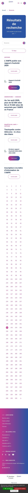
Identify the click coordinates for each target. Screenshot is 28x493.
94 (16, 271)
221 (11, 390)
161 (11, 335)
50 (16, 230)
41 (11, 223)
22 (16, 204)
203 (21, 372)
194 (16, 364)
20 (7, 204)
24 (7, 208)
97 (11, 275)
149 (11, 323)
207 (21, 376)
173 (11, 346)
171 (21, 342)
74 (16, 253)
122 (16, 297)
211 (21, 379)
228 (7, 398)
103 (21, 279)
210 (16, 379)
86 (16, 264)
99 (20, 275)
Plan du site (14, 482)
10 (16, 193)
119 (21, 294)
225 (11, 394)
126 (16, 301)
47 (20, 227)
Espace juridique (6, 420)
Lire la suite (14, 71)
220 (7, 390)
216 (7, 387)
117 (12, 294)
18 (16, 201)
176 (7, 350)
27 (20, 208)
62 (16, 242)
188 (7, 361)
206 (16, 376)
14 (16, 197)
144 (7, 320)
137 (11, 312)
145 (11, 320)
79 (20, 256)
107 (21, 283)
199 (21, 368)
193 (11, 364)
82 (16, 260)
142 (16, 316)
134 (16, 309)
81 (11, 260)
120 (7, 297)
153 (11, 327)
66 (16, 245)
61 (11, 242)
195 (21, 364)
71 (20, 249)
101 (11, 279)
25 (11, 208)
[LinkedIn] (9, 455)
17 (11, 201)
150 (16, 323)
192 (7, 364)
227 (21, 394)
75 (20, 253)
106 (16, 283)
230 (16, 398)
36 (7, 219)
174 (16, 346)
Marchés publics (6, 418)
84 (7, 264)
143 (21, 316)
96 (7, 275)
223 (21, 390)
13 (11, 197)
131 (21, 305)
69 (11, 249)
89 (11, 268)
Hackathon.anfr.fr (6, 443)
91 (20, 268)
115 (21, 290)
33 (11, 216)
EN (21, 3)
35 (20, 216)
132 (7, 309)
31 (20, 212)
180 (7, 353)
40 (7, 223)
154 (16, 327)
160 (7, 335)
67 (20, 245)
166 (16, 338)
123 (21, 297)
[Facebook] (2, 455)
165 (11, 338)
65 (11, 245)
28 (7, 212)
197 (11, 368)
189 (11, 361)
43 (20, 223)
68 (7, 249)
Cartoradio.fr (5, 437)
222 (16, 390)
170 (16, 342)
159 (21, 331)
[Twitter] (5, 455)
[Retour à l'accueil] (11, 3)
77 (11, 256)
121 (11, 297)
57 (11, 238)
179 (21, 350)
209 (11, 379)
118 (16, 294)
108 (7, 286)
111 (21, 286)
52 (7, 234)
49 (11, 230)
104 (7, 283)
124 (7, 301)
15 (20, 197)
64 (7, 245)
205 (11, 376)
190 (16, 361)
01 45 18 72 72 (6, 467)
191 (21, 361)
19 (20, 201)
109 (11, 286)
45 (11, 227)
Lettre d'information (6, 423)
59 (20, 238)
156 (7, 331)
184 (7, 357)
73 (11, 253)
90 (16, 268)
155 (21, 327)
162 (16, 335)
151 (21, 323)
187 (21, 357)
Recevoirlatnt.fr (5, 435)
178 (16, 350)
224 (7, 394)
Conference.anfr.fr (6, 446)
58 (16, 238)
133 (11, 309)
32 (7, 216)
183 (21, 353)
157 (11, 331)
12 (7, 197)
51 (20, 230)
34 (16, 216)
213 (11, 383)
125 (11, 301)
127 (21, 301)
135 (21, 309)
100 (7, 279)
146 (16, 320)
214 (16, 383)
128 (7, 305)
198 (16, 368)
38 (16, 219)
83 (20, 260)
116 (7, 294)
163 (21, 335)
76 (7, 256)
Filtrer (14, 50)
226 (16, 394)
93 (11, 271)
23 (20, 204)
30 (16, 212)
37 (11, 219)
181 (11, 353)
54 (16, 234)
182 (16, 353)
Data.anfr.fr (4, 440)
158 (16, 331)
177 (11, 350)
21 (11, 204)
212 (7, 383)
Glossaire (4, 426)
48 (7, 230)
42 (16, 223)
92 (7, 271)
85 (11, 264)
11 (20, 193)
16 (7, 201)
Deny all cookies (20, 488)
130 (16, 305)
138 (16, 312)
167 (21, 338)
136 (7, 312)
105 (11, 283)
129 (11, 305)
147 (21, 320)
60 (7, 242)
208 (7, 379)
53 (11, 234)
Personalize (14, 491)
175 (21, 346)
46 (16, 227)
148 (7, 323)
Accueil (4, 10)
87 (20, 264)
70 (16, 249)
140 (7, 316)
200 (7, 372)
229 (11, 398)
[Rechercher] (24, 3)
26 (16, 208)
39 (20, 219)
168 (7, 342)
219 (21, 387)
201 (11, 372)
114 (16, 290)
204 (7, 376)
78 (16, 256)
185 (11, 357)
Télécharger (14, 87)
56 (7, 238)
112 (7, 290)
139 (21, 312)
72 (7, 253)
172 (7, 346)
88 (7, 268)
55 (20, 234)
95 (20, 271)
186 (16, 357)
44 (7, 227)
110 (16, 286)
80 (7, 260)
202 (16, 372)
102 (16, 279)
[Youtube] (13, 455)
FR (18, 3)
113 (12, 290)
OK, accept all (8, 488)
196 (7, 368)
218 (16, 387)
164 (7, 338)
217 (11, 387)
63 (20, 242)
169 (11, 342)
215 (21, 383)
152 (7, 327)
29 (11, 212)
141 (11, 316)
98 (16, 275)
